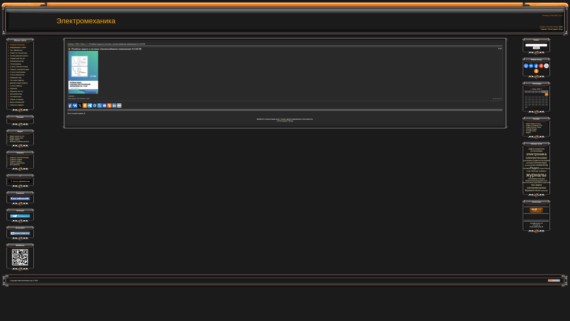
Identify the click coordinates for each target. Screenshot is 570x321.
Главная (544, 29)
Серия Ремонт (544, 168)
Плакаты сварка (16, 159)
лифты (531, 149)
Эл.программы (536, 151)
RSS (561, 27)
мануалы (544, 190)
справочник (539, 149)
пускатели (528, 165)
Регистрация (553, 29)
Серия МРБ (537, 182)
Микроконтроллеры (532, 181)
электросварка (540, 163)
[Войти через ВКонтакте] (531, 66)
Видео (528, 132)
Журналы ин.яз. (533, 190)
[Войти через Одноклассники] (536, 71)
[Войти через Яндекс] (541, 66)
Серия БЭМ (546, 182)
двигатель (539, 160)
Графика (547, 160)
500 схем (543, 181)
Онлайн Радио (531, 129)
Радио (534, 168)
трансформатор (529, 160)
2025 (77, 44)
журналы (536, 175)
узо (527, 163)
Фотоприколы (15, 165)
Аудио (531, 163)
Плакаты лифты (16, 161)
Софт (529, 171)
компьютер (542, 165)
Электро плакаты (538, 171)
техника (526, 168)
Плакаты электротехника (19, 157)
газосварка (532, 179)
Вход (561, 29)
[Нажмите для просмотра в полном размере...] (83, 52)
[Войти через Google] (546, 65)
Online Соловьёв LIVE (534, 125)
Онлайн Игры (531, 131)
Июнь (83, 44)
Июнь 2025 (536, 89)
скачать (71, 96)
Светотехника (527, 182)
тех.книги (536, 184)
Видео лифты (15, 140)
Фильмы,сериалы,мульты (19, 141)
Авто (535, 165)
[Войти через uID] (526, 66)
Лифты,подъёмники (17, 163)
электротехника (536, 157)
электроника (536, 154)
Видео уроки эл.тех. (17, 136)
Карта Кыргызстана (533, 124)
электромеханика (536, 188)
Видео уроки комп (16, 138)
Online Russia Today (533, 127)
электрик (541, 179)
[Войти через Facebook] (536, 66)
